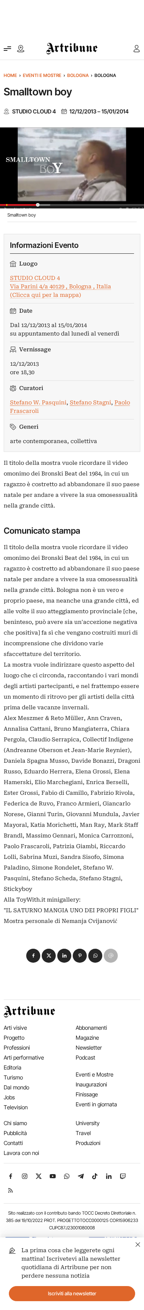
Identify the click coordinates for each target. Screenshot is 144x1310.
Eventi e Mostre (42, 75)
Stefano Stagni (90, 402)
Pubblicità (15, 1133)
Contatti (13, 1142)
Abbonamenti (91, 1027)
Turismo (13, 1077)
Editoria (12, 1067)
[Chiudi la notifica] (138, 1243)
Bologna (78, 75)
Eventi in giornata (96, 1104)
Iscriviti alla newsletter (72, 1293)
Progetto (14, 1037)
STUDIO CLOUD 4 (34, 111)
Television (16, 1107)
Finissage (87, 1094)
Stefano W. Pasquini (38, 402)
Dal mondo (16, 1087)
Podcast (85, 1057)
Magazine (87, 1037)
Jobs (9, 1097)
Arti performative (24, 1057)
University (88, 1123)
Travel (83, 1133)
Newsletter (89, 1047)
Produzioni (88, 1142)
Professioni (17, 1047)
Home (10, 75)
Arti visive (15, 1027)
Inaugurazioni (91, 1084)
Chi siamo (15, 1123)
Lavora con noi (21, 1152)
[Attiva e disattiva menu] (7, 49)
